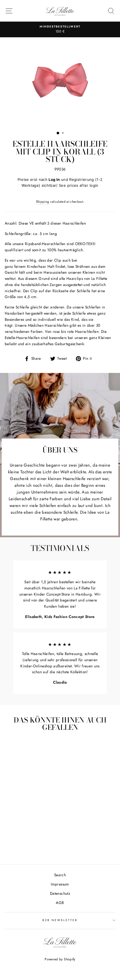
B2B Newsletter (60, 920)
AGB (60, 902)
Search (60, 875)
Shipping (42, 201)
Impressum (60, 884)
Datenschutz (60, 893)
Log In (54, 179)
